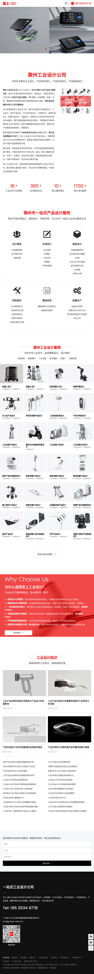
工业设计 (6, 961)
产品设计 (54, 957)
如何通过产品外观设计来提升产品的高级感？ (20, 793)
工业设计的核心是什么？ (57, 797)
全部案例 (21, 358)
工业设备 (42, 358)
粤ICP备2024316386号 (11, 968)
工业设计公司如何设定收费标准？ (16, 780)
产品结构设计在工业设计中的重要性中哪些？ (20, 802)
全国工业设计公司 (30, 961)
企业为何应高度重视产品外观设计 (61, 789)
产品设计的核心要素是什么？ (14, 797)
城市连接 (53, 968)
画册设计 (32, 957)
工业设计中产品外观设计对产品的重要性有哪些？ (67, 802)
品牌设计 (14, 957)
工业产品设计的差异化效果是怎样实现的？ (19, 775)
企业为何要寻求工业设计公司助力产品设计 (19, 766)
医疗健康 (53, 358)
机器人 (63, 358)
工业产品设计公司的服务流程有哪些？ (62, 784)
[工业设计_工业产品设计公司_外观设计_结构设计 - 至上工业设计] (10, 3)
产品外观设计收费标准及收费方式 (61, 775)
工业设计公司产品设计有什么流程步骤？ (18, 789)
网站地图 (24, 968)
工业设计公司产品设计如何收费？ (61, 780)
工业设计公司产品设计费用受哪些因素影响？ (20, 784)
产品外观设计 (64, 957)
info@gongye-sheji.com (13, 921)
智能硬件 (31, 358)
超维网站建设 (42, 968)
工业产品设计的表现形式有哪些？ (61, 806)
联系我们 (17, 633)
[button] (46, 48)
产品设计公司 (43, 957)
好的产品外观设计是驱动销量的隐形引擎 (18, 762)
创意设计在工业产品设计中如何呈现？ (62, 771)
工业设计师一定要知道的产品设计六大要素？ (20, 811)
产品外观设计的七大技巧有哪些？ (16, 771)
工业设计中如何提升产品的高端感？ (61, 793)
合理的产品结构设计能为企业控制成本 (62, 766)
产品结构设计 (77, 957)
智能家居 (73, 358)
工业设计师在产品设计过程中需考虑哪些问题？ (21, 806)
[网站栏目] (66, 4)
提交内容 (46, 863)
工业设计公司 (16, 961)
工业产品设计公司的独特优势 (59, 762)
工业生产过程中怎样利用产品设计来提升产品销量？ (67, 811)
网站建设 (24, 957)
